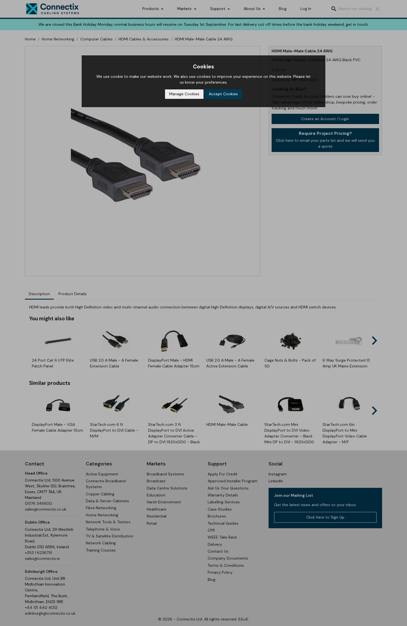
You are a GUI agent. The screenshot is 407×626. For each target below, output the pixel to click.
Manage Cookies (184, 93)
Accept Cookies (223, 93)
